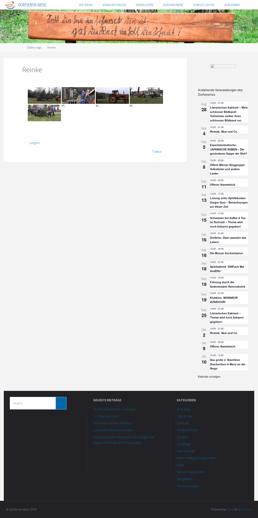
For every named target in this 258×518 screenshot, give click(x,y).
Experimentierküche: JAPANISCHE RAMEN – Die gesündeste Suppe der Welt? (228, 149)
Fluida (230, 509)
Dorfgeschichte (187, 430)
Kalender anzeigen (209, 376)
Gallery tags (34, 47)
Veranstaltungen (188, 486)
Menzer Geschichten (191, 472)
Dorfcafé (183, 423)
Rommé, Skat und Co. (224, 131)
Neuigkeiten (185, 479)
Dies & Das (184, 416)
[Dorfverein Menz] (10, 5)
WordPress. (244, 509)
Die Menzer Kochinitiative (226, 253)
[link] (249, 4)
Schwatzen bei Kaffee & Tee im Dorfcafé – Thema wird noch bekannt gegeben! (228, 222)
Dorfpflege (184, 444)
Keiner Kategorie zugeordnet (196, 458)
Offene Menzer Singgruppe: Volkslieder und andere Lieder (227, 169)
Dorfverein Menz (32, 5)
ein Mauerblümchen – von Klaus (114, 409)
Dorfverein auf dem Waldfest (112, 423)
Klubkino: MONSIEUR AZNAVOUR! (224, 300)
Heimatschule (186, 451)
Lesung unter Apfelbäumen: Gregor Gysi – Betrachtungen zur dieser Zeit (229, 202)
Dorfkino (182, 437)
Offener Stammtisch (222, 184)
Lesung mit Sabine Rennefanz (113, 430)
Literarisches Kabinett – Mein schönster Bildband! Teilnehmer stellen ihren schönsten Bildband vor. (229, 114)
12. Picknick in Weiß (106, 416)
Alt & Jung (183, 409)
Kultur (181, 465)
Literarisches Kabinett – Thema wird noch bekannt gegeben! (227, 317)
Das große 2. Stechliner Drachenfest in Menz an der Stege (227, 364)
